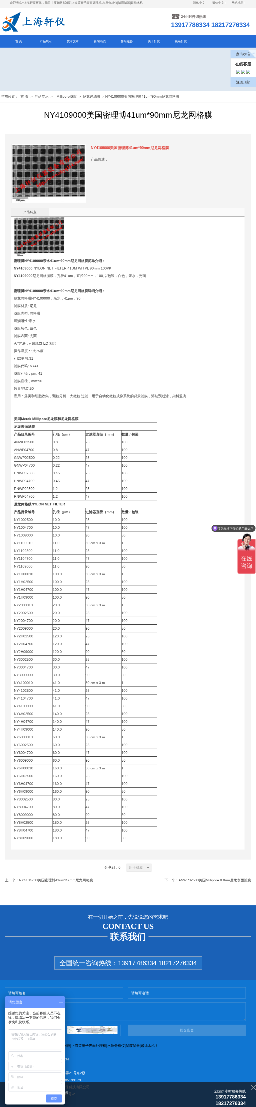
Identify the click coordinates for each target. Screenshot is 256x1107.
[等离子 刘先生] (238, 72)
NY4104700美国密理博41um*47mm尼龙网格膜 (56, 880)
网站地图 (238, 3)
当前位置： (9, 96)
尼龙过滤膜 (91, 96)
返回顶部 (243, 82)
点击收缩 (243, 54)
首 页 (24, 96)
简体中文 (199, 3)
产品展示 (41, 96)
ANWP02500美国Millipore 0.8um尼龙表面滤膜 (214, 880)
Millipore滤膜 (66, 96)
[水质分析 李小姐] (243, 72)
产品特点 (30, 212)
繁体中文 (218, 3)
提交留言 (187, 1030)
